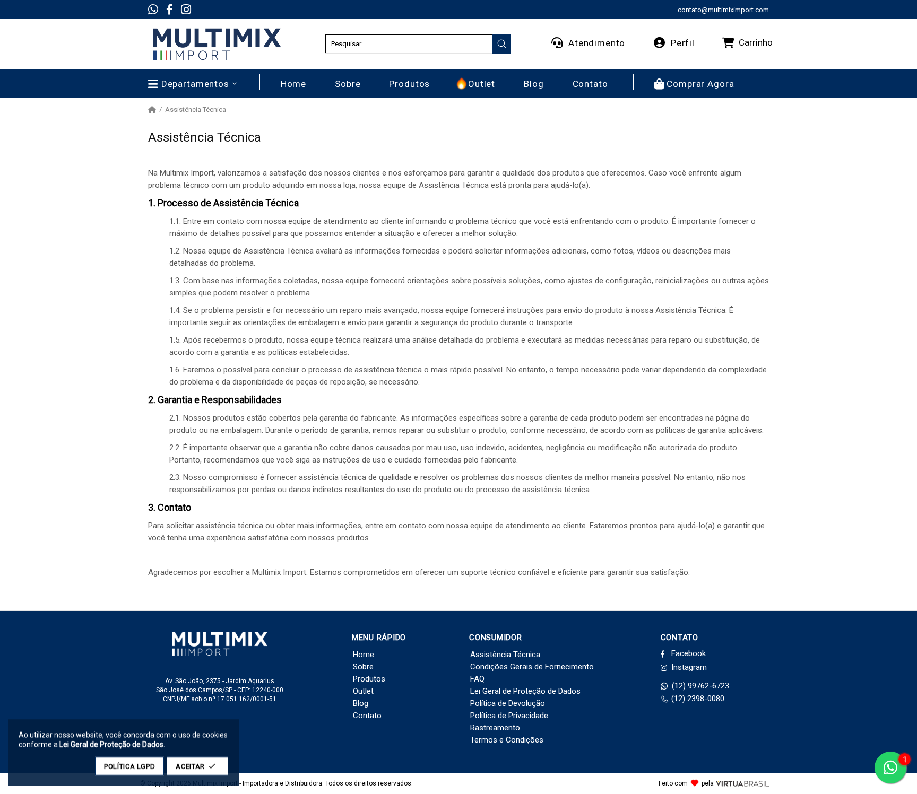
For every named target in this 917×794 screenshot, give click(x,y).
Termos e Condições (506, 740)
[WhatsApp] (153, 9)
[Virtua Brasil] (742, 783)
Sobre (363, 666)
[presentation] (502, 44)
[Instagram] (186, 9)
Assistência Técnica (505, 654)
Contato (367, 715)
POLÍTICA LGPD (129, 766)
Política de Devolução (507, 703)
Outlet (363, 691)
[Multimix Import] (216, 44)
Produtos (369, 679)
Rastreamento (495, 727)
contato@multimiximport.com (723, 10)
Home (363, 654)
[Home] (152, 110)
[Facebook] (169, 9)
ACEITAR (190, 766)
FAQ (477, 679)
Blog (360, 703)
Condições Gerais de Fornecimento (532, 666)
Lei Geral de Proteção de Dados (525, 691)
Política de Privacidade (509, 715)
